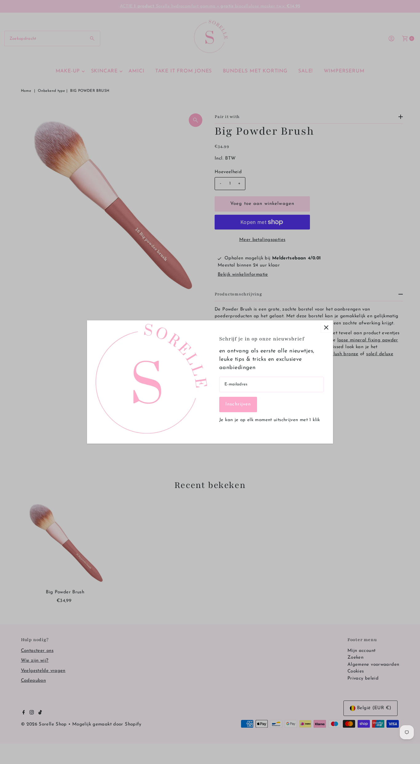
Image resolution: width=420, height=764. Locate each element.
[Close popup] (326, 327)
